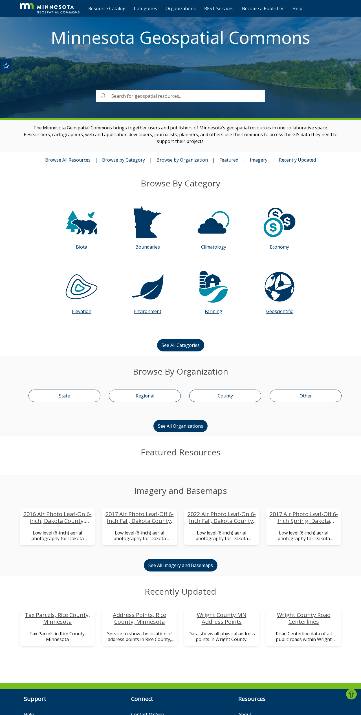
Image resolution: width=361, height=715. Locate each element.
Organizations (181, 8)
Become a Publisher (263, 8)
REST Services (219, 8)
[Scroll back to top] (351, 694)
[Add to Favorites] (6, 65)
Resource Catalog (107, 8)
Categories (145, 8)
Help (297, 8)
